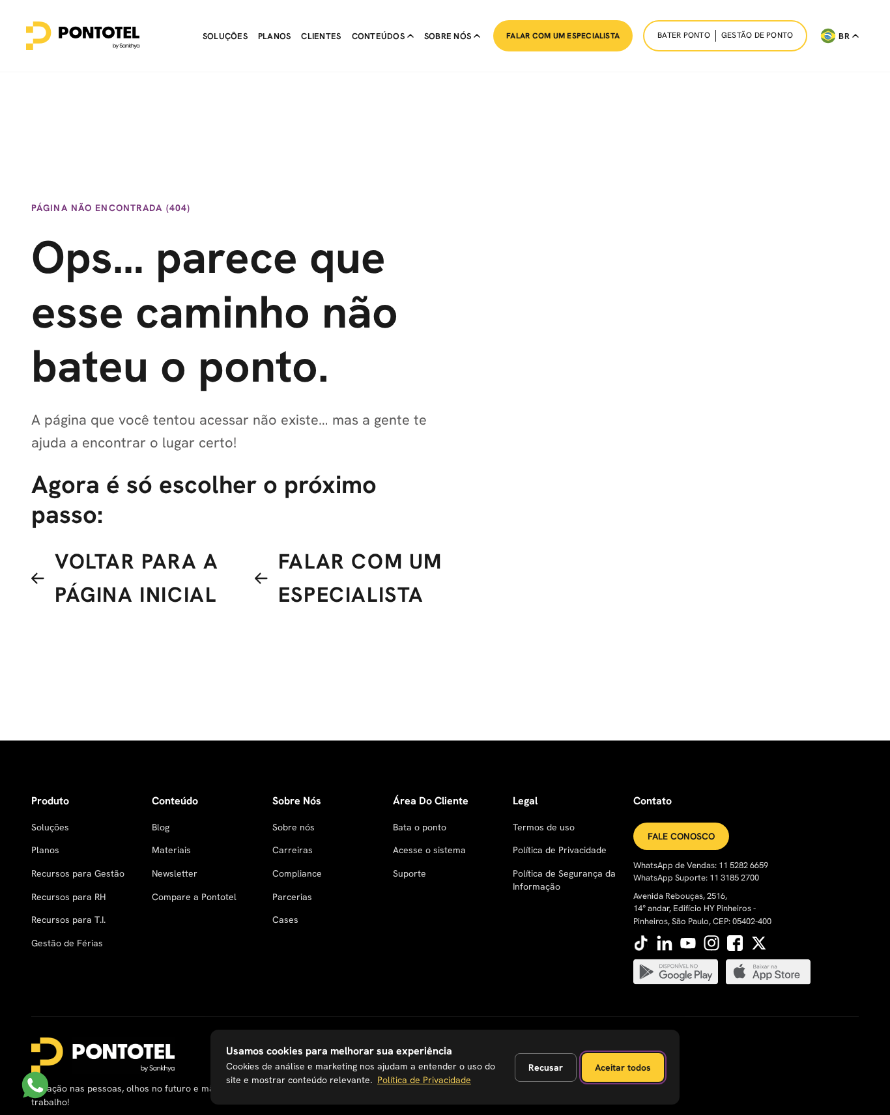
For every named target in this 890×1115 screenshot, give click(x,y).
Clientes (321, 36)
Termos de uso (544, 827)
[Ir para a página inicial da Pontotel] (82, 35)
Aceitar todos (623, 1067)
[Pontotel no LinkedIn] (664, 943)
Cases (285, 919)
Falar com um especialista (563, 36)
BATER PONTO (683, 35)
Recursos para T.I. (68, 919)
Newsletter (174, 873)
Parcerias (292, 897)
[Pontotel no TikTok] (641, 943)
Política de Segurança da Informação (564, 880)
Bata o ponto (419, 827)
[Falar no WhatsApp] (35, 1085)
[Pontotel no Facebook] (735, 943)
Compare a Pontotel (194, 897)
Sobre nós (293, 827)
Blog (160, 827)
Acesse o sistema (429, 850)
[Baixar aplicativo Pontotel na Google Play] (675, 972)
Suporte (409, 873)
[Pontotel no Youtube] (688, 943)
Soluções (225, 36)
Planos (274, 36)
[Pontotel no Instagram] (711, 943)
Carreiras (292, 850)
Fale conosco (681, 836)
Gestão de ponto (757, 35)
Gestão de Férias (67, 943)
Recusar (545, 1067)
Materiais (171, 850)
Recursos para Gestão (77, 873)
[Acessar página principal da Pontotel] (103, 1055)
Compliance (297, 873)
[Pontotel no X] (758, 943)
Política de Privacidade (560, 850)
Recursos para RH (68, 897)
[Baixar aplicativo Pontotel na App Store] (768, 972)
